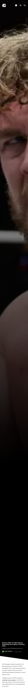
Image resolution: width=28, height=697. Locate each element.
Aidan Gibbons (8, 651)
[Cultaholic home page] (8, 5)
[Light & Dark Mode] (16, 5)
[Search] (20, 5)
